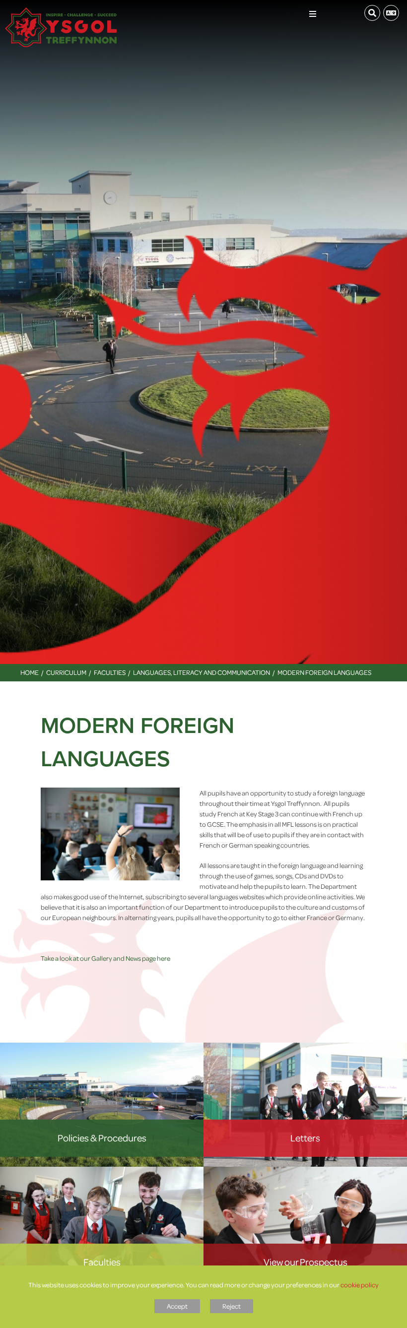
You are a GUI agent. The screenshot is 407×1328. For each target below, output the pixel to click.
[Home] (61, 12)
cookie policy (359, 1284)
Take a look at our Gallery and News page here (105, 958)
